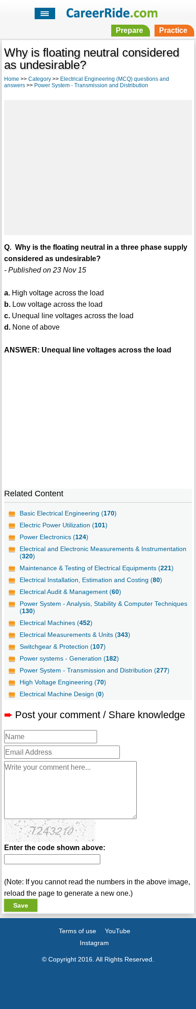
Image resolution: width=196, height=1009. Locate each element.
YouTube (117, 931)
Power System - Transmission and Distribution (91, 85)
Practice (173, 30)
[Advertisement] (98, 166)
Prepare (129, 30)
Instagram (94, 942)
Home (11, 79)
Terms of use (77, 931)
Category (39, 79)
